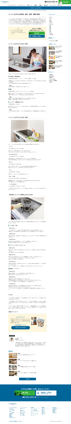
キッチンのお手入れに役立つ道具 (17, 31)
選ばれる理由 (51, 76)
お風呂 (50, 21)
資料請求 (53, 411)
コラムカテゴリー (52, 14)
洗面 (37, 411)
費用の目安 (21, 410)
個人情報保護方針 (14, 421)
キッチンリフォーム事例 (53, 40)
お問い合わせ (54, 407)
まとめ (13, 33)
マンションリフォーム (23, 407)
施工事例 (32, 407)
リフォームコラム (22, 411)
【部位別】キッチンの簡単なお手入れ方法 (18, 32)
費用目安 (50, 77)
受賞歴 (10, 415)
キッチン (50, 17)
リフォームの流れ (52, 79)
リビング (35, 412)
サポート (10, 411)
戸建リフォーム (22, 408)
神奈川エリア (44, 412)
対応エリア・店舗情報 (53, 80)
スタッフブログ (22, 415)
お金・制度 (51, 34)
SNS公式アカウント (12, 417)
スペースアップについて (13, 407)
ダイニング (51, 24)
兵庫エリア (43, 410)
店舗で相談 (36, 33)
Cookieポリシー (20, 421)
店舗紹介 (43, 407)
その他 (50, 33)
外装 (50, 31)
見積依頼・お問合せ (37, 36)
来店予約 (53, 410)
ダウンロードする (20, 327)
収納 (50, 30)
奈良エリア (43, 411)
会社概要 (50, 74)
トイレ (50, 18)
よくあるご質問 (11, 412)
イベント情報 (22, 414)
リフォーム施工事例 (34, 410)
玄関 (50, 28)
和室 (50, 25)
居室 (50, 27)
